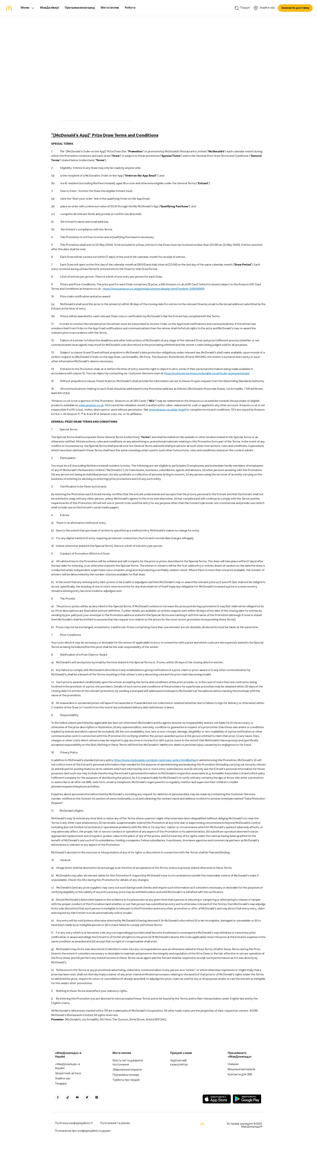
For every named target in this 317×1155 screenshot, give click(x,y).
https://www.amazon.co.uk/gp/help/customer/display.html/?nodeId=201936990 (153, 289)
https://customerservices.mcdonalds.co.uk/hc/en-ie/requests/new (206, 373)
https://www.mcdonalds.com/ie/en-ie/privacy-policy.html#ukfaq (155, 760)
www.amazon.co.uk (91, 405)
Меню (25, 8)
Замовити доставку (295, 8)
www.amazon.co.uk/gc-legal (167, 410)
